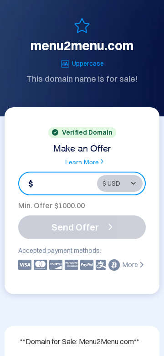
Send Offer (75, 227)
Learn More (82, 161)
